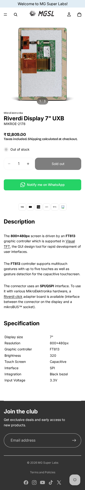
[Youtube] (42, 482)
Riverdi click (13, 296)
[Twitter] (59, 482)
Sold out (58, 164)
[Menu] (5, 14)
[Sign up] (74, 440)
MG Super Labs (48, 462)
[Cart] (79, 14)
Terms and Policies (42, 472)
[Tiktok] (51, 482)
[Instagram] (34, 482)
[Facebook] (26, 482)
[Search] (15, 14)
